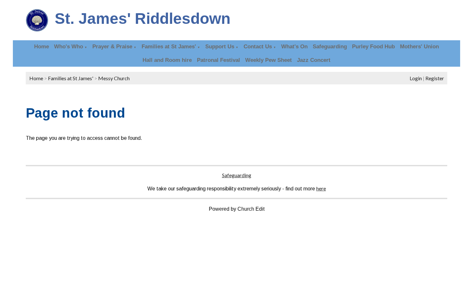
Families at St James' (169, 46)
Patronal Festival (218, 60)
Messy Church (114, 78)
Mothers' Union (419, 46)
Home (41, 46)
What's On (294, 46)
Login (416, 78)
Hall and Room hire (167, 60)
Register (434, 78)
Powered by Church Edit (236, 209)
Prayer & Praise (112, 46)
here (321, 188)
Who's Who (68, 46)
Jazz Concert (313, 60)
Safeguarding (330, 46)
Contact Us (258, 46)
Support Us (219, 46)
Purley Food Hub (373, 46)
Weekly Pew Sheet (268, 60)
